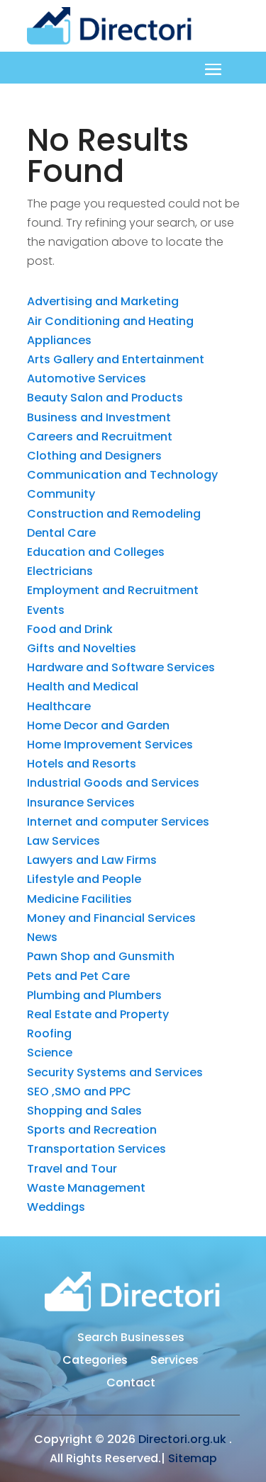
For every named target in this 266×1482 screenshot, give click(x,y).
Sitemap (192, 1458)
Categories (95, 1361)
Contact (130, 1384)
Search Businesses (130, 1339)
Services (174, 1361)
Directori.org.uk (182, 1439)
